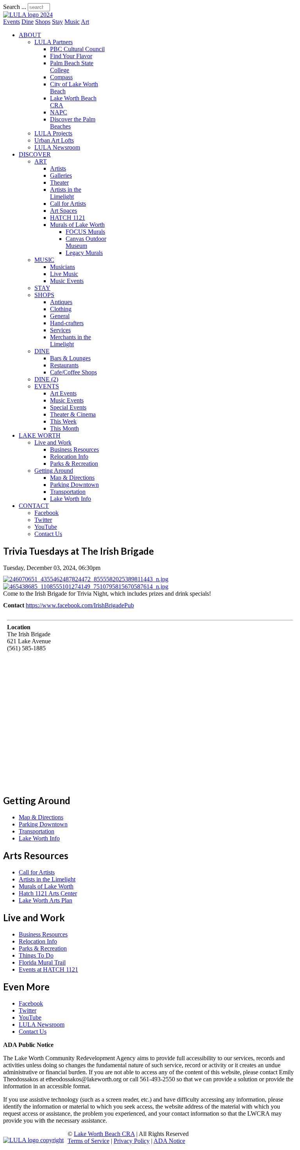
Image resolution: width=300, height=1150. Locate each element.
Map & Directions (72, 477)
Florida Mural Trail (42, 962)
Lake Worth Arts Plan (45, 900)
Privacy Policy (132, 1141)
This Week (63, 421)
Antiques (61, 302)
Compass (61, 77)
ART (40, 161)
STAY (42, 288)
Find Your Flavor (71, 56)
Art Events (63, 393)
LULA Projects (53, 133)
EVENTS (46, 386)
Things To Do (36, 955)
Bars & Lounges (70, 358)
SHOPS (44, 295)
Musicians (62, 266)
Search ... (14, 7)
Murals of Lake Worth (77, 224)
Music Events (67, 281)
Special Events (68, 407)
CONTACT (34, 505)
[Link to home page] (28, 14)
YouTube (45, 526)
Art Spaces (63, 210)
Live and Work (52, 442)
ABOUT (30, 35)
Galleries (61, 175)
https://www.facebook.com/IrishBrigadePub (80, 605)
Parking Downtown (74, 484)
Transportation (68, 491)
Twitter (43, 519)
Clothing (60, 309)
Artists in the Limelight (65, 193)
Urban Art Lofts (54, 140)
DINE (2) (46, 379)
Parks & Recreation (74, 463)
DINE (42, 351)
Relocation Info (69, 456)
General (60, 316)
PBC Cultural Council (77, 49)
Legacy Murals (84, 252)
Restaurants (64, 365)
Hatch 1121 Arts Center (48, 893)
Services (60, 330)
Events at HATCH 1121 (48, 969)
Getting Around (53, 470)
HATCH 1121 (67, 217)
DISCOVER (35, 154)
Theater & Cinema (73, 414)
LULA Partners (53, 42)
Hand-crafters (67, 323)
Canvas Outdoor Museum (86, 242)
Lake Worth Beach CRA (104, 1133)
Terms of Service (88, 1141)
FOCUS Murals (85, 231)
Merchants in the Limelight (70, 340)
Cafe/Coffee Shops (73, 372)
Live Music (64, 274)
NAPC (58, 112)
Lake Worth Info (70, 498)
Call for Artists (68, 203)
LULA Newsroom (57, 147)
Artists (58, 168)
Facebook (46, 512)
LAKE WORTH (40, 435)
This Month (64, 428)
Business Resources (74, 449)
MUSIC (44, 259)
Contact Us (48, 533)
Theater (59, 182)
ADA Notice (169, 1141)
